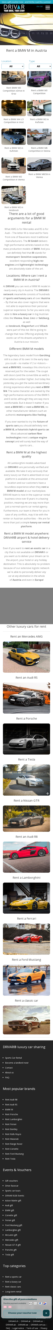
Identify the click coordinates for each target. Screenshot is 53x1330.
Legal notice (18, 1328)
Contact (9, 1067)
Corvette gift (11, 1215)
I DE (41, 6)
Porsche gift (11, 1249)
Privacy (43, 1328)
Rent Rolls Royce (13, 1134)
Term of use (32, 1328)
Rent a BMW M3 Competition (39, 92)
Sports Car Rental (13, 1057)
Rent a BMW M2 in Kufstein (39, 121)
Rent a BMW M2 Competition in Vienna (14, 178)
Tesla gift (9, 1254)
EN (38, 6)
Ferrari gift (10, 1220)
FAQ (7, 1077)
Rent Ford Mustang (14, 1153)
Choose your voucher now (22, 1312)
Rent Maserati (12, 1139)
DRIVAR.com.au (38, 1324)
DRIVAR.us (38, 1321)
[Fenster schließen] (46, 1313)
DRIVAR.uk (11, 1324)
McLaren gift (11, 1235)
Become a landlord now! (16, 1062)
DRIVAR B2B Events (14, 1195)
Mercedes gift (11, 1240)
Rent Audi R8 (11, 1099)
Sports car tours (12, 1190)
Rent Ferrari (10, 1124)
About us (9, 1072)
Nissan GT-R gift (13, 1244)
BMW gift (9, 1210)
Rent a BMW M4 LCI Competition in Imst (14, 121)
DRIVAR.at (25, 1321)
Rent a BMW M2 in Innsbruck (13, 209)
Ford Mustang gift (13, 1225)
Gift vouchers (11, 1180)
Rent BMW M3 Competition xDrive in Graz (14, 90)
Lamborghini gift (13, 1230)
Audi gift (9, 1205)
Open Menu (47, 7)
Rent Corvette (11, 1148)
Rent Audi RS (11, 1104)
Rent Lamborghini (13, 1119)
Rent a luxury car (13, 1281)
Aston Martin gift (13, 1200)
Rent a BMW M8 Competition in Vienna (39, 149)
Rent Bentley (11, 1129)
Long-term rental (13, 1291)
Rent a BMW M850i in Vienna (39, 175)
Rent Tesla (10, 1158)
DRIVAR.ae (23, 1324)
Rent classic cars (13, 1286)
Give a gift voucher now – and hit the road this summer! (26, 2)
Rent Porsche (11, 1114)
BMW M (9, 1109)
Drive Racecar (11, 1185)
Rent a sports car (13, 1276)
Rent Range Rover (13, 1143)
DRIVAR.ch (13, 1321)
